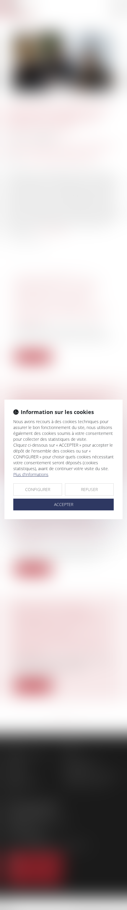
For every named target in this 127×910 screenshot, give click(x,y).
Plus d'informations (30, 474)
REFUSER (89, 489)
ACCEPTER (63, 504)
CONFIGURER (37, 489)
